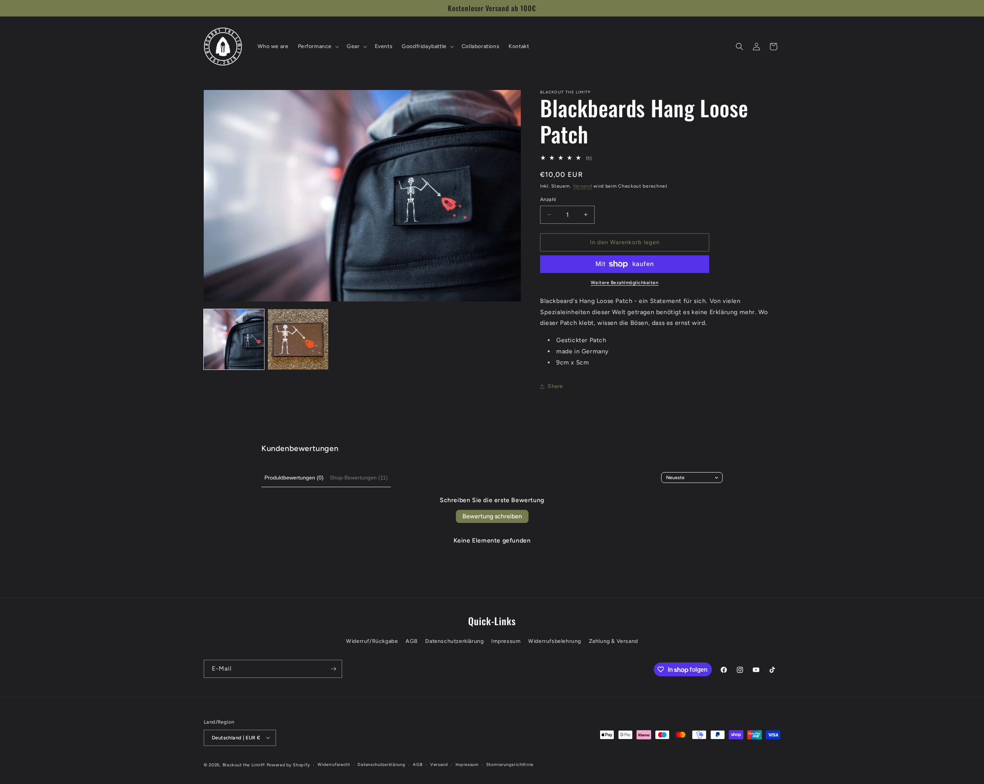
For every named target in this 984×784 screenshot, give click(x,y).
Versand (582, 186)
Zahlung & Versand (613, 641)
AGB (412, 641)
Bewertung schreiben (492, 516)
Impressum (505, 641)
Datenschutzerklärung (454, 641)
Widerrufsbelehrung (554, 641)
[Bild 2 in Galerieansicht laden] (298, 339)
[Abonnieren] (333, 669)
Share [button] (555, 386)
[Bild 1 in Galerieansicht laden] (234, 339)
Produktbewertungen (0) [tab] (294, 477)
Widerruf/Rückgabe (372, 641)
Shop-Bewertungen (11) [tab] (359, 477)
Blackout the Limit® (244, 764)
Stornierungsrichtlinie (510, 764)
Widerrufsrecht (333, 764)
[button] (317, 46)
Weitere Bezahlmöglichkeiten (625, 282)
